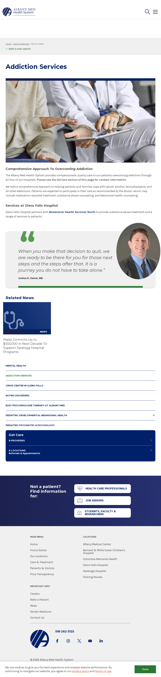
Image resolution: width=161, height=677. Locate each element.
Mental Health (16, 365)
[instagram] (68, 644)
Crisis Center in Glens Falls (24, 385)
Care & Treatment (21, 44)
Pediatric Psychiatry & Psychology (30, 425)
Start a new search (20, 48)
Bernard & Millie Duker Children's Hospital (104, 551)
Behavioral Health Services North (72, 212)
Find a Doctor (38, 550)
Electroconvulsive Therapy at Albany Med (35, 405)
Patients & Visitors (42, 568)
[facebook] (57, 644)
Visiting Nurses (92, 577)
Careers (35, 593)
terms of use (103, 671)
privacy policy (80, 671)
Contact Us (37, 617)
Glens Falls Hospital (95, 565)
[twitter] (79, 644)
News (33, 605)
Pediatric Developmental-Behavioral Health (36, 415)
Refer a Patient (39, 599)
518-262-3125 (64, 631)
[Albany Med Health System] (19, 12)
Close (145, 669)
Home (8, 44)
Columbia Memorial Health (100, 559)
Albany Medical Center (97, 544)
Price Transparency (42, 574)
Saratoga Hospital (94, 571)
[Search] (147, 12)
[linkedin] (101, 644)
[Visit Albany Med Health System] (39, 647)
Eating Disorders (17, 395)
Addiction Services (19, 375)
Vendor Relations (40, 611)
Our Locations (39, 556)
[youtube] (90, 644)
